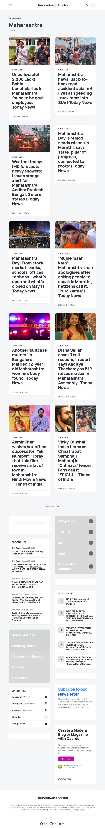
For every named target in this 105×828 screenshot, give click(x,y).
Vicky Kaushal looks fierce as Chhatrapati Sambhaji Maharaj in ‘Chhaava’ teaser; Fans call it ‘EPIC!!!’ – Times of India (75, 460)
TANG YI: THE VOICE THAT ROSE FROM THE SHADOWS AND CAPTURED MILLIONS (27, 584)
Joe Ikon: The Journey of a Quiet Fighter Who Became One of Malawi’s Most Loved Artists (28, 600)
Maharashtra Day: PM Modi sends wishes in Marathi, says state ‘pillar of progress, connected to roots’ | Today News (73, 152)
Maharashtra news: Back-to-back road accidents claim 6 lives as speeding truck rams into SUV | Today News (75, 88)
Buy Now (66, 759)
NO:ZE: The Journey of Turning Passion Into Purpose (27, 552)
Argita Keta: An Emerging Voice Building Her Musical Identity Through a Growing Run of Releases (27, 617)
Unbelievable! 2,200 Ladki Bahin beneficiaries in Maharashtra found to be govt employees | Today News (28, 91)
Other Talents (18, 70)
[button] (10, 5)
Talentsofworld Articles (52, 5)
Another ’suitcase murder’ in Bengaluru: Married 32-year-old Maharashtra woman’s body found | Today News (29, 366)
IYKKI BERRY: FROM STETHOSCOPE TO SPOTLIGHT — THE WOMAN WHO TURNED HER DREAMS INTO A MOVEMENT (29, 568)
